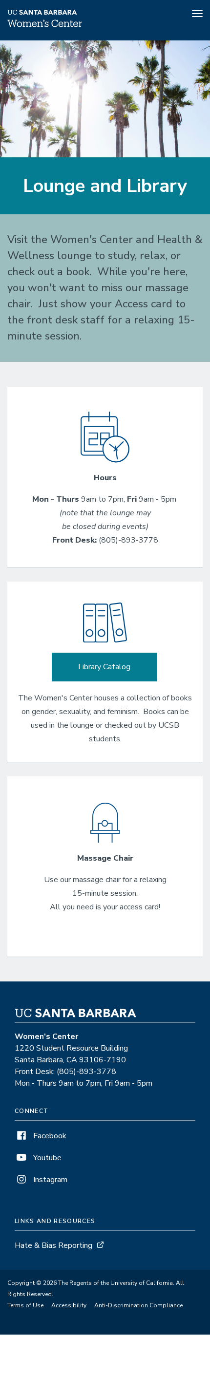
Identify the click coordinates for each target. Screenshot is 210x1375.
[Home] (45, 26)
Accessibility (68, 1305)
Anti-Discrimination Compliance (138, 1305)
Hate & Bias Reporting (53, 1245)
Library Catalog (104, 666)
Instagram (49, 1179)
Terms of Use (25, 1305)
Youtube (46, 1157)
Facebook (48, 1135)
